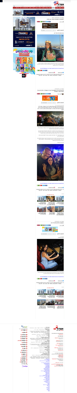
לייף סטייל (48, 350)
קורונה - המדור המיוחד (46, 353)
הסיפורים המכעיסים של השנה (45, 339)
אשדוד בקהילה (47, 341)
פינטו (49, 386)
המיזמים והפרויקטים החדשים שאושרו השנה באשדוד (42, 355)
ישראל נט (48, 360)
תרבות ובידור (48, 333)
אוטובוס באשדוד (32, 357)
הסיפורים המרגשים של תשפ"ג (40, 338)
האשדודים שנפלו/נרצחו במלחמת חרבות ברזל (44, 345)
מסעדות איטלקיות (32, 331)
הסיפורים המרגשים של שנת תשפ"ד (45, 344)
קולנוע (33, 7)
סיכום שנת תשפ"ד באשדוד (45, 343)
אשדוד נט (62, 17)
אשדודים (52, 9)
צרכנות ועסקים (47, 349)
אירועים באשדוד (47, 372)
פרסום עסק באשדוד (47, 359)
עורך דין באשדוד (47, 382)
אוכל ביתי (48, 331)
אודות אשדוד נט (25, 7)
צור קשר (17, 7)
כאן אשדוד (48, 389)
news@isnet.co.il (60, 350)
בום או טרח (38, 9)
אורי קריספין (56, 347)
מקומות (56, 9)
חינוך (21, 7)
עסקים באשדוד (33, 358)
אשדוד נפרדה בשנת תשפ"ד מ (35, 344)
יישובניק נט (48, 365)
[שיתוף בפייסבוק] (46, 70)
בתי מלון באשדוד (47, 364)
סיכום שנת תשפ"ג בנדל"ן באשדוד (35, 339)
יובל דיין (49, 388)
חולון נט (48, 383)
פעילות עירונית (43, 342)
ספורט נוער (43, 335)
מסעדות (48, 330)
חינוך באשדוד (42, 358)
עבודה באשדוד (47, 378)
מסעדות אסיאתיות (43, 331)
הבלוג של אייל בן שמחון (46, 346)
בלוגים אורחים (40, 346)
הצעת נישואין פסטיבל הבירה (58, 105)
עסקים (43, 7)
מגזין (49, 336)
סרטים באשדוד (47, 358)
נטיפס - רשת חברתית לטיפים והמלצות (44, 360)
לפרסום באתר (37, 6)
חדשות (60, 7)
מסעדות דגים (37, 331)
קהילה (47, 7)
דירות (37, 7)
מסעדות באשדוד (47, 367)
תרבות (50, 7)
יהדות (42, 356)
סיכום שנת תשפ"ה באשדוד (45, 354)
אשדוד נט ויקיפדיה (47, 377)
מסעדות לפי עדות (41, 332)
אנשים (59, 9)
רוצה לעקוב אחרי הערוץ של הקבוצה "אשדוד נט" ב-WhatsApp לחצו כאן (52, 68)
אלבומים (48, 340)
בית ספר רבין (48, 387)
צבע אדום (48, 385)
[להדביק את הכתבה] (40, 70)
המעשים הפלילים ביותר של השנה (40, 357)
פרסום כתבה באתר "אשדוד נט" (45, 362)
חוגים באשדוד (38, 334)
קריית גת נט (48, 382)
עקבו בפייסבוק (60, 72)
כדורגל (37, 335)
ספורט (57, 7)
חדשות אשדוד (47, 329)
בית (63, 7)
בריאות (39, 342)
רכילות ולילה (57, 17)
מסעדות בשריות (47, 331)
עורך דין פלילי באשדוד (47, 381)
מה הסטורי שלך (48, 9)
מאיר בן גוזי (48, 387)
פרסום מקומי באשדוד (47, 363)
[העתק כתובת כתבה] (43, 225)
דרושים (40, 7)
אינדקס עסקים (35, 356)
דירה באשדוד (48, 380)
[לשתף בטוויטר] (43, 70)
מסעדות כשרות (36, 332)
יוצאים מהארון (43, 9)
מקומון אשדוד (48, 366)
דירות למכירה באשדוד (47, 368)
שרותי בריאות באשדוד (47, 371)
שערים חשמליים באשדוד (46, 375)
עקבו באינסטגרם (51, 72)
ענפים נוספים (48, 335)
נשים (49, 356)
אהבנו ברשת (45, 356)
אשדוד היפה (48, 342)
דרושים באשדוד (47, 372)
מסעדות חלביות (42, 331)
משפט (30, 7)
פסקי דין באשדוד (47, 352)
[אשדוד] (57, 6)
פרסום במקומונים (47, 365)
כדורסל (40, 335)
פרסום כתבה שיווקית (47, 377)
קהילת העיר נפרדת (44, 342)
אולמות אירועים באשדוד (46, 379)
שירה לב (61, 236)
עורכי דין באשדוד (42, 352)
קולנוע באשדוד (34, 334)
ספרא (49, 390)
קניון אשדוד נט (38, 358)
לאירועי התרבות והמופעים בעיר (45, 334)
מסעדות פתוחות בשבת (37, 331)
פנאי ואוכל (39, 356)
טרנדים (41, 351)
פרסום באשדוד (47, 376)
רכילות (53, 7)
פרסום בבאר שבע (47, 370)
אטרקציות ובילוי (45, 351)
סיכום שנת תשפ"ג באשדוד (45, 337)
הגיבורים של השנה (47, 338)
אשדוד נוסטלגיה (47, 347)
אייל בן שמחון (48, 361)
